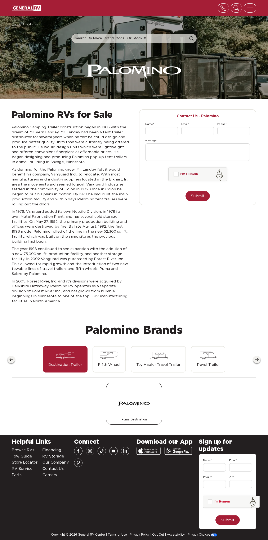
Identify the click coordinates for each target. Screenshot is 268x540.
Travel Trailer (208, 364)
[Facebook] (78, 451)
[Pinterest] (78, 463)
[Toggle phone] (223, 8)
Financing (51, 450)
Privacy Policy (139, 534)
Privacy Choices (199, 534)
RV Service (22, 468)
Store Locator (24, 462)
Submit (198, 196)
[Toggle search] (236, 8)
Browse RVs (23, 450)
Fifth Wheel (109, 364)
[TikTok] (102, 451)
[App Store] (149, 451)
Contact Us (53, 468)
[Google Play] (178, 451)
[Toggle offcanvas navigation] (250, 8)
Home (16, 24)
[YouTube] (113, 451)
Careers (49, 475)
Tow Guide (22, 456)
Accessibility (176, 534)
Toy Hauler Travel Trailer (158, 364)
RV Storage (53, 456)
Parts (17, 475)
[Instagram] (90, 451)
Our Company (55, 462)
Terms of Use (117, 534)
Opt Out (158, 534)
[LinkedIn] (125, 451)
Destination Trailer (65, 364)
